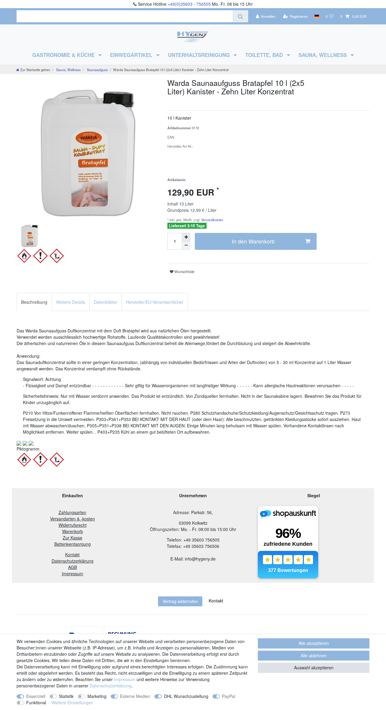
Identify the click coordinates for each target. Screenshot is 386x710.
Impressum (124, 679)
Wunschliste (184, 271)
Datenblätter (105, 302)
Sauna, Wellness (323, 54)
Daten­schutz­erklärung (110, 686)
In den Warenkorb (253, 241)
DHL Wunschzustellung (186, 696)
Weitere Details (70, 302)
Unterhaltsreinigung (199, 54)
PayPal (228, 696)
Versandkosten (211, 219)
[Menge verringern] (186, 245)
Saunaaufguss (97, 69)
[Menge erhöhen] (186, 237)
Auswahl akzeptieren (314, 667)
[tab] (34, 302)
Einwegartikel (132, 54)
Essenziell (35, 696)
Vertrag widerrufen (180, 601)
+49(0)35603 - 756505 (189, 4)
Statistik (66, 696)
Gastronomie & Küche (64, 54)
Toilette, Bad (264, 54)
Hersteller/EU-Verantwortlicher (154, 302)
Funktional (36, 702)
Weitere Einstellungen (72, 702)
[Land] (316, 16)
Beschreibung (34, 302)
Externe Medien (135, 696)
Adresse (181, 512)
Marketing (96, 696)
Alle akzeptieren (314, 643)
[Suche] (240, 16)
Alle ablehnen (314, 655)
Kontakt (216, 601)
